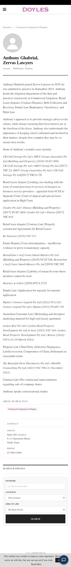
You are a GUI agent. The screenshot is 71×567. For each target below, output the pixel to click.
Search (35, 518)
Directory (7, 27)
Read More (36, 564)
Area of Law (12, 504)
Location (11, 492)
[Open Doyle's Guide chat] (63, 559)
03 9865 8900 (14, 452)
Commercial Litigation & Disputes (32, 27)
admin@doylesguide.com (38, 553)
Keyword (11, 481)
